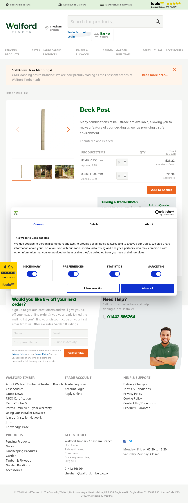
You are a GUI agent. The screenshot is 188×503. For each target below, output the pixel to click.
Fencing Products (12, 52)
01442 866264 (121, 316)
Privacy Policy (19, 354)
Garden (108, 50)
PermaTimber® (16, 403)
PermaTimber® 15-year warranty (29, 408)
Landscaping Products (52, 52)
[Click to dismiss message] (174, 70)
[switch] (73, 274)
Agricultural (152, 50)
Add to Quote (159, 205)
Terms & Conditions (137, 389)
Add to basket (161, 190)
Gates (36, 50)
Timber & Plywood (82, 52)
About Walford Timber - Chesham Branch (34, 384)
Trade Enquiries (75, 384)
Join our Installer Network (24, 417)
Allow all (147, 288)
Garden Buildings (123, 52)
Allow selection (93, 288)
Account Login (74, 389)
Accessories (174, 50)
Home (9, 92)
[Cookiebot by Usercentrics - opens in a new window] (158, 213)
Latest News (14, 394)
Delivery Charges (135, 384)
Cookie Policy (41, 354)
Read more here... (155, 75)
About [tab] (149, 224)
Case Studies (15, 389)
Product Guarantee (136, 408)
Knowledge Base (17, 427)
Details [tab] (94, 224)
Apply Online (73, 394)
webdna (108, 495)
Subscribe (76, 353)
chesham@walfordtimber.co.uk (86, 473)
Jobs (9, 422)
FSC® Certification (18, 398)
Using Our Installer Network (25, 413)
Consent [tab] (38, 224)
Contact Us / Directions (139, 403)
